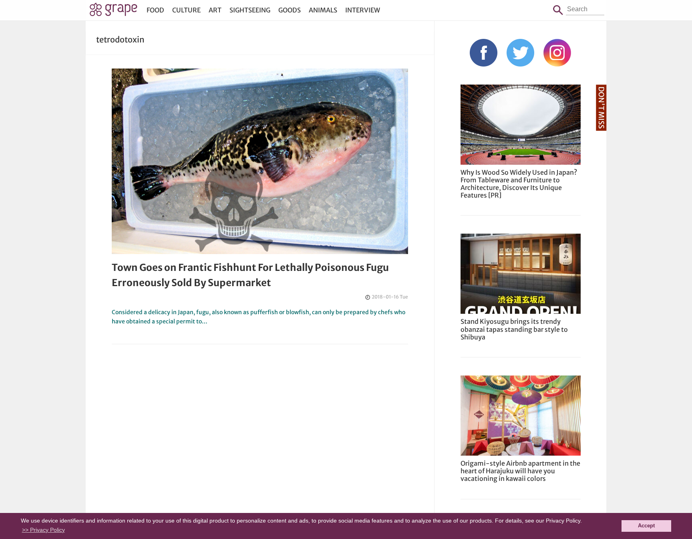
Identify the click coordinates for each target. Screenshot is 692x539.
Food (155, 10)
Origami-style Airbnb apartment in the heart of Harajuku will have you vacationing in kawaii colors (520, 470)
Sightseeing (249, 10)
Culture (186, 10)
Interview (362, 10)
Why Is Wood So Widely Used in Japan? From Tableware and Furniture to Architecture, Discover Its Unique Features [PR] (519, 184)
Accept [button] (646, 526)
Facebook (483, 53)
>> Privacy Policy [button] (43, 530)
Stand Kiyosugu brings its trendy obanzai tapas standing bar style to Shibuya (514, 329)
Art (215, 10)
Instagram (557, 53)
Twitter (520, 53)
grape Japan (114, 11)
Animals (323, 10)
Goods (289, 10)
